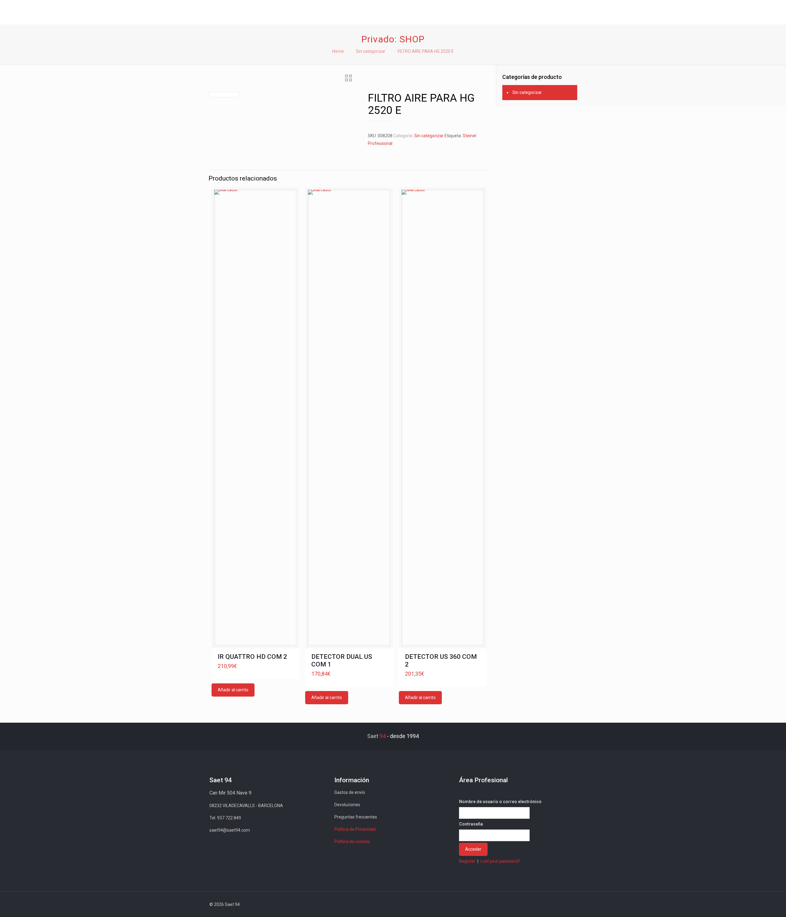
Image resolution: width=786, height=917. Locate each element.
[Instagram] (554, 904)
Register (467, 861)
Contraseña (471, 824)
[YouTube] (538, 904)
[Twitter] (529, 904)
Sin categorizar (370, 51)
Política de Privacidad (354, 829)
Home (338, 51)
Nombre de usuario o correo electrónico (500, 801)
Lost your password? (500, 861)
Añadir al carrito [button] (233, 689)
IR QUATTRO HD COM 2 (252, 656)
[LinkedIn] (546, 904)
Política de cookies (352, 841)
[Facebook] (521, 904)
